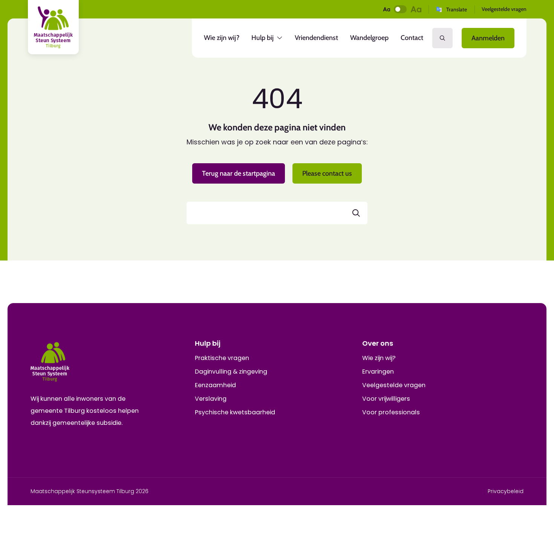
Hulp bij (266, 40)
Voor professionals (391, 412)
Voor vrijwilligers (386, 398)
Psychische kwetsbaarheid (235, 412)
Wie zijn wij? (221, 38)
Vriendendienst (316, 38)
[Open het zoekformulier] (442, 38)
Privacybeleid (505, 491)
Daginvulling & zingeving (231, 371)
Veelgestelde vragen (504, 9)
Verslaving (210, 398)
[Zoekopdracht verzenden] (356, 213)
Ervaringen (378, 371)
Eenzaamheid (215, 385)
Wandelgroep (369, 38)
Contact (412, 38)
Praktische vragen (222, 358)
